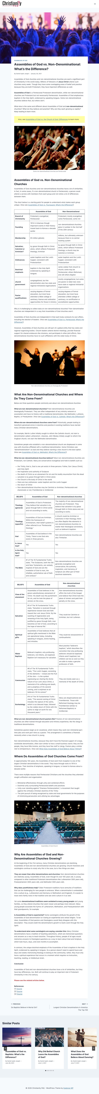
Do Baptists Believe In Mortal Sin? (24, 1005)
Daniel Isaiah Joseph (22, 73)
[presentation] (16, 1037)
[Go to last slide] (5, 1048)
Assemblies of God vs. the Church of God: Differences (47, 119)
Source (19, 989)
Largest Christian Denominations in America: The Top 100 (70, 1007)
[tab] (45, 1070)
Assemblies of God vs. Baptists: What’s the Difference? (15, 1054)
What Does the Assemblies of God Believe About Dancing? (82, 1054)
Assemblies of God (20, 60)
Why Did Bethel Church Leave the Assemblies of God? (49, 1054)
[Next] (93, 1048)
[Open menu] (95, 3)
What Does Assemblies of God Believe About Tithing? (60, 749)
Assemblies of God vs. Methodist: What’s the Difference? (44, 452)
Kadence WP (68, 1088)
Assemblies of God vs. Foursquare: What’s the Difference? (50, 205)
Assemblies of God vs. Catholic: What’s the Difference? (62, 417)
